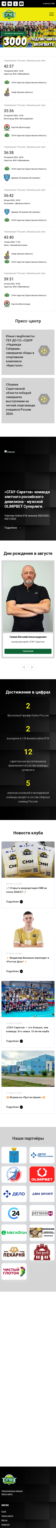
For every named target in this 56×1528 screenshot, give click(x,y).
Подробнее (10, 527)
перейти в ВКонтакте (14, 33)
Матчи (4, 1520)
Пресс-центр (7, 1516)
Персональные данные (12, 1491)
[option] (28, 33)
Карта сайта (7, 1494)
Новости (5, 1524)
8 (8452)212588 (49, 4)
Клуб (3, 1511)
